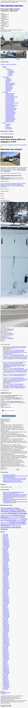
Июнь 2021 (5, 605)
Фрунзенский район (10, 98)
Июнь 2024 (5, 563)
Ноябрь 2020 (6, 614)
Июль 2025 (5, 548)
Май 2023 (5, 578)
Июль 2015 (5, 689)
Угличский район (9, 115)
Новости (5, 66)
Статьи (7, 126)
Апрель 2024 (6, 566)
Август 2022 (6, 589)
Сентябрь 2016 (6, 672)
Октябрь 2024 (6, 559)
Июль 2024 (5, 562)
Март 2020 (5, 623)
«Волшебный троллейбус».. (9, 477)
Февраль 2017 (6, 666)
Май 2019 (5, 635)
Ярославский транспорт (12, 5)
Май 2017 (5, 663)
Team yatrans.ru (23, 144)
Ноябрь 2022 (6, 585)
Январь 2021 (6, 611)
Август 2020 (6, 617)
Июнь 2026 (5, 535)
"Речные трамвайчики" (7, 508)
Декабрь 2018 (6, 641)
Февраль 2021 (6, 610)
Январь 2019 (6, 639)
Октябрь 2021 (6, 601)
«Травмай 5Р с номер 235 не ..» (12, 347)
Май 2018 (5, 649)
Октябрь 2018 (6, 643)
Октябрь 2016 (6, 671)
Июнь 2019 (5, 634)
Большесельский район (11, 109)
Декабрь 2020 (6, 612)
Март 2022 (5, 595)
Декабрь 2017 (6, 655)
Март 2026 (5, 539)
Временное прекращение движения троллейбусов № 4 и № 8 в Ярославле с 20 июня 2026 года (15, 495)
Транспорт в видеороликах (5, 522)
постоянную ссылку (19, 185)
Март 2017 (5, 665)
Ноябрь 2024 (6, 557)
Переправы (22, 517)
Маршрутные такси (10, 82)
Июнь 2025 (5, 549)
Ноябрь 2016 (6, 670)
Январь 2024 (6, 569)
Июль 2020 (5, 618)
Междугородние (9, 87)
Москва (2, 193)
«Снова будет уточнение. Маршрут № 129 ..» (13, 352)
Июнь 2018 (5, 648)
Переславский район (10, 114)
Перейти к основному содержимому (9, 64)
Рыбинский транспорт (5, 692)
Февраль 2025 (6, 554)
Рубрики (2, 487)
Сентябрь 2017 (6, 658)
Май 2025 (5, 550)
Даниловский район (10, 106)
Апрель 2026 (6, 537)
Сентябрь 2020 (6, 616)
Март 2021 (5, 609)
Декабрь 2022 (6, 584)
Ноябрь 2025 (6, 543)
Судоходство (7, 520)
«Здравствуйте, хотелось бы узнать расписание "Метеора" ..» (14, 365)
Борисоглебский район (11, 112)
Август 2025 (6, 547)
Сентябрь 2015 (6, 686)
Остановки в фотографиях (14, 517)
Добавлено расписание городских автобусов (13, 481)
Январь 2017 (6, 668)
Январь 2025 (6, 555)
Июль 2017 (5, 661)
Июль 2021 (5, 604)
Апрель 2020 (6, 622)
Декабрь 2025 (6, 542)
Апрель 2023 (6, 580)
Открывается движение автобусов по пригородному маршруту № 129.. (13, 351)
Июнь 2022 (5, 591)
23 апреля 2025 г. (10, 333)
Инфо (4, 122)
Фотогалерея (5, 525)
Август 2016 (6, 673)
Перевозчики (9, 127)
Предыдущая (4, 133)
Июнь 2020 (5, 619)
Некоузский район (10, 120)
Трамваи (10, 73)
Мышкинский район (10, 118)
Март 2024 (5, 567)
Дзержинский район (10, 93)
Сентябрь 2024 (6, 560)
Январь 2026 (6, 541)
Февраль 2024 (6, 568)
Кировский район (10, 95)
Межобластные (9, 88)
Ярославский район (10, 100)
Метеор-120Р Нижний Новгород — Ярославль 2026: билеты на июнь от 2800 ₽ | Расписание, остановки (15, 356)
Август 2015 (6, 688)
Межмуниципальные (10, 84)
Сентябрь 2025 (6, 546)
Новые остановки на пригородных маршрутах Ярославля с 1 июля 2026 (13, 493)
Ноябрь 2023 (6, 571)
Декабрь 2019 (6, 627)
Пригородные (9, 86)
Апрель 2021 (6, 608)
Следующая (11, 133)
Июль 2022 (5, 590)
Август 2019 (6, 631)
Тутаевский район (10, 101)
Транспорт (8, 68)
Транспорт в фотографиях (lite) (10, 523)
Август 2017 (6, 659)
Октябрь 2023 (6, 573)
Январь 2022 (6, 597)
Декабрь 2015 (6, 683)
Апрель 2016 (6, 678)
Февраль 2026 (6, 540)
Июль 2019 (5, 632)
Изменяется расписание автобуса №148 (12, 480)
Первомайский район (10, 119)
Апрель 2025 (6, 551)
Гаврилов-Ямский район (11, 108)
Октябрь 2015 (6, 685)
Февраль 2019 (6, 638)
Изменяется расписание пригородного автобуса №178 (15, 475)
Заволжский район (10, 99)
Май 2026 (5, 536)
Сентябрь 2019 (6, 630)
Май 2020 (5, 621)
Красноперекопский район (12, 96)
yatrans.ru (3, 703)
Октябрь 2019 (6, 629)
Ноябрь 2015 (6, 684)
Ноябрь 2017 (6, 656)
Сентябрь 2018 (6, 644)
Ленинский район (10, 94)
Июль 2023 (5, 576)
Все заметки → (4, 403)
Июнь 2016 (5, 676)
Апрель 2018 (6, 650)
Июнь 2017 (5, 662)
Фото (4, 67)
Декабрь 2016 (6, 669)
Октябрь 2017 (6, 657)
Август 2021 (6, 603)
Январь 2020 (6, 625)
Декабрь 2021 (6, 598)
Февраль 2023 (6, 582)
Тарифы (7, 125)
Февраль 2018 (6, 652)
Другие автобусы (9, 85)
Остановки (5, 92)
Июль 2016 (5, 675)
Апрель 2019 (6, 636)
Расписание (5, 77)
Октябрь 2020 (6, 615)
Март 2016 (5, 679)
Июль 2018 (5, 646)
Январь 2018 (6, 654)
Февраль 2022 (6, 596)
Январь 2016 (6, 682)
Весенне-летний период (18, 511)
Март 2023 (5, 581)
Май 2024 (5, 564)
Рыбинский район (10, 104)
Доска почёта (4, 513)
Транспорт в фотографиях (17, 522)
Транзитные (8, 89)
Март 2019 (5, 637)
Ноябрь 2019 (6, 628)
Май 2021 (5, 607)
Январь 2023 (6, 583)
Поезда (9, 75)
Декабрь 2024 (6, 556)
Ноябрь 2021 (6, 600)
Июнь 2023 (5, 577)
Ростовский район (10, 111)
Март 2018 (5, 651)
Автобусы (10, 70)
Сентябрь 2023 (6, 574)
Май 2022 (5, 593)
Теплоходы (10, 74)
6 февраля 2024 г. (10, 329)
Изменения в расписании (6, 184)
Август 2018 (6, 645)
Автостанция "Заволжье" (8, 509)
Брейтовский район (10, 121)
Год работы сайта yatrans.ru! (9, 474)
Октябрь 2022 (6, 587)
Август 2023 (6, 575)
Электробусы (11, 71)
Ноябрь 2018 (6, 642)
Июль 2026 (5, 534)
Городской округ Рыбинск (11, 105)
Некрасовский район (10, 107)
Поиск (2, 59)
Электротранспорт (6, 527)
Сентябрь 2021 (6, 602)
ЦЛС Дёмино (12, 525)
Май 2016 (5, 677)
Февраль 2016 (6, 680)
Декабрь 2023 (6, 570)
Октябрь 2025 (6, 544)
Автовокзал (8, 123)
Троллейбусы (11, 72)
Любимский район (10, 116)
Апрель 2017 (6, 664)
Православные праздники (10, 518)
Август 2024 (6, 561)
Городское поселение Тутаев (12, 102)
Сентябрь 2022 (6, 588)
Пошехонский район (10, 113)
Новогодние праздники (7, 515)
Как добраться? (9, 128)
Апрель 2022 (6, 594)
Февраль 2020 (6, 624)
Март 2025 (5, 553)
